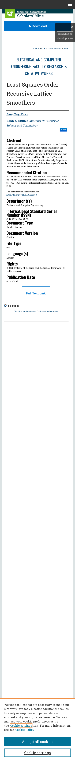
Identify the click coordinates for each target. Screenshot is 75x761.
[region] (37, 729)
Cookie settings (21, 725)
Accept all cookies (37, 741)
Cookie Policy (25, 730)
